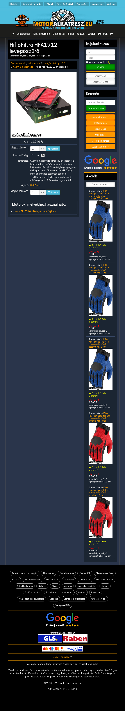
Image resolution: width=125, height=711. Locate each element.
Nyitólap (14, 4)
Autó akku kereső (100, 147)
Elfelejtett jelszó (100, 82)
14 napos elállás (62, 605)
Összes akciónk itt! (100, 184)
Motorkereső (100, 123)
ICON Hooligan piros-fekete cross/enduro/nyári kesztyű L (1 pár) (99, 491)
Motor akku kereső (100, 141)
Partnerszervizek (98, 599)
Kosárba (54, 149)
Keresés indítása (96, 108)
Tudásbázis (82, 4)
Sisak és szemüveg (105, 573)
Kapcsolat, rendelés (32, 4)
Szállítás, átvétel (65, 4)
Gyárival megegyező (23, 66)
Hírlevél (49, 4)
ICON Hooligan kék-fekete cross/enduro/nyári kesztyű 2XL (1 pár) (99, 195)
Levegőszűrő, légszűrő (54, 63)
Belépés (100, 67)
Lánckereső (100, 129)
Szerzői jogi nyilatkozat (74, 599)
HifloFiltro (35, 185)
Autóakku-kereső (25, 586)
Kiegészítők (58, 33)
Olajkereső (69, 579)
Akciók (91, 33)
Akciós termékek (32, 579)
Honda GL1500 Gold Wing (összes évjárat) (35, 211)
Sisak (71, 33)
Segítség (54, 599)
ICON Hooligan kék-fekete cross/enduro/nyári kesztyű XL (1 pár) (99, 343)
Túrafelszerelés (41, 33)
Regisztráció (100, 76)
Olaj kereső (100, 135)
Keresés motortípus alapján (24, 573)
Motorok (102, 33)
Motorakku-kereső (104, 579)
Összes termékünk (100, 117)
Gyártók (111, 4)
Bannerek (95, 592)
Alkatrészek (23, 33)
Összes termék (18, 63)
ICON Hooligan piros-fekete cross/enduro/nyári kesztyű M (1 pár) (99, 417)
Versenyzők (97, 4)
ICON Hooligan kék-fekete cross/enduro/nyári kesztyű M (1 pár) (99, 269)
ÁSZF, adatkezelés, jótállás (31, 599)
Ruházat (81, 33)
